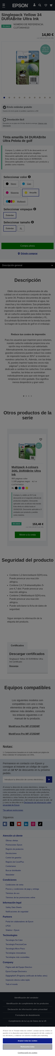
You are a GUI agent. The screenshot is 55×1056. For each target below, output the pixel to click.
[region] (27, 1041)
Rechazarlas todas (28, 1047)
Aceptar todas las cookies (27, 1041)
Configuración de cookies (27, 1053)
